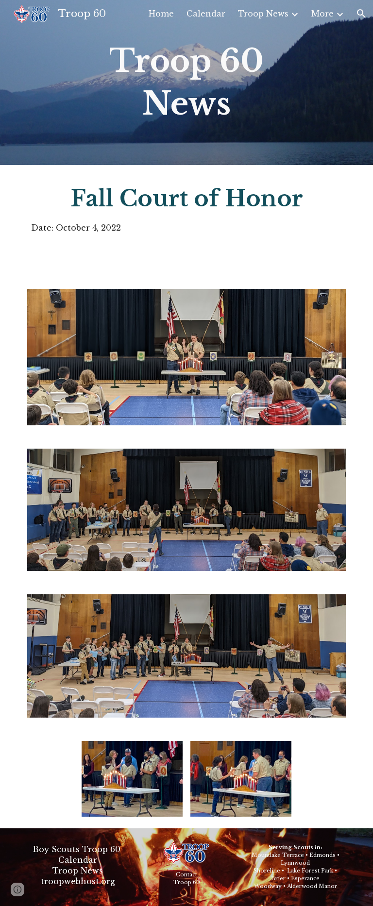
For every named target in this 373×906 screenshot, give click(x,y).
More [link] (322, 13)
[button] (361, 13)
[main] (186, 83)
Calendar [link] (205, 13)
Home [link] (161, 13)
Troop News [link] (263, 13)
